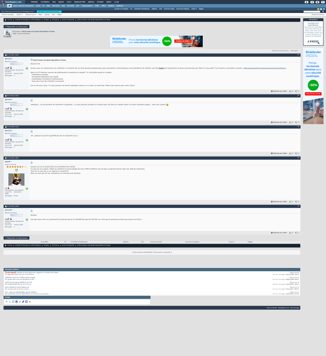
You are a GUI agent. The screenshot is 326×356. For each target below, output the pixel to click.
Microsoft (55, 6)
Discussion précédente (143, 252)
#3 (298, 126)
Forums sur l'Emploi (121, 9)
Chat (68, 2)
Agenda (47, 14)
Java (63, 6)
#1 (298, 55)
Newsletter (79, 2)
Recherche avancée (318, 14)
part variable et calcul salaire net (17, 287)
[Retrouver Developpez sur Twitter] (321, 9)
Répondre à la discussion (16, 26)
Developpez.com (283, 308)
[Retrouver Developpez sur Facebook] (324, 9)
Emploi (91, 2)
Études (100, 2)
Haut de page (294, 308)
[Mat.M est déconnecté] (16, 179)
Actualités (44, 242)
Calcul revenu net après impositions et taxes (38, 31)
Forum (9, 20)
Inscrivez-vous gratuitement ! (49, 11)
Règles (59, 14)
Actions (19, 14)
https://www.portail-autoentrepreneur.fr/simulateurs (264, 68)
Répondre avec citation (280, 91)
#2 (298, 95)
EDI (78, 6)
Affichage (294, 51)
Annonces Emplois (182, 9)
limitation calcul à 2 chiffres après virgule (20, 278)
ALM (48, 6)
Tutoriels (45, 2)
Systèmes (120, 6)
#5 (298, 206)
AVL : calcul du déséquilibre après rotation (21, 292)
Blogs (61, 2)
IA (43, 6)
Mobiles (111, 6)
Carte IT (194, 9)
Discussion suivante (162, 252)
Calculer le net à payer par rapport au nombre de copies (37, 273)
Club (116, 2)
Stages (201, 9)
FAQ (54, 2)
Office (104, 6)
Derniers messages (8, 14)
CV (131, 9)
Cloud (38, 6)
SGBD (97, 6)
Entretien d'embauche (142, 9)
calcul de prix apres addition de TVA (18, 282)
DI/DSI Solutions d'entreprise (23, 6)
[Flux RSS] (318, 9)
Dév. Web (70, 6)
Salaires (154, 9)
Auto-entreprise (68, 20)
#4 (298, 158)
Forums (34, 2)
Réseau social (30, 14)
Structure (55, 20)
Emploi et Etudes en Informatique (28, 20)
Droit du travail (169, 9)
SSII (160, 9)
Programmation (87, 6)
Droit (108, 2)
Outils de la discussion (280, 51)
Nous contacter (272, 308)
